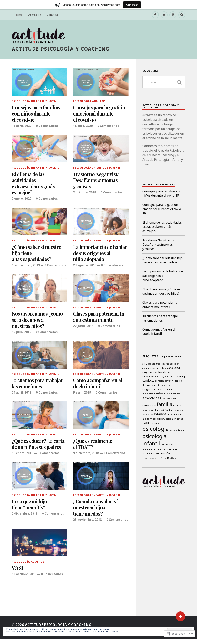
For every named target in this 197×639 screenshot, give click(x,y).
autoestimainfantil (151, 376)
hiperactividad (162, 410)
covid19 (169, 380)
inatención (147, 414)
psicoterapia (167, 444)
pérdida (167, 449)
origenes (178, 418)
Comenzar (132, 4)
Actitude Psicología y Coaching (60, 48)
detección (166, 385)
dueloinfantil (148, 393)
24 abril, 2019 (21, 392)
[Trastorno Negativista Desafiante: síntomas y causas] (101, 148)
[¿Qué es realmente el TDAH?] (101, 415)
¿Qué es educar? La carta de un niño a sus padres (38, 444)
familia (164, 404)
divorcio (162, 389)
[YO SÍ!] (39, 542)
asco (152, 372)
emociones (152, 398)
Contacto (53, 15)
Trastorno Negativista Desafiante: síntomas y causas (96, 180)
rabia (174, 449)
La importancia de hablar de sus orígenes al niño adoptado (100, 253)
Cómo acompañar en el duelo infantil (97, 383)
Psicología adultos (89, 101)
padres (147, 422)
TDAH (161, 458)
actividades (176, 356)
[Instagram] (172, 14)
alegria (145, 368)
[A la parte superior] (180, 616)
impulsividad (177, 410)
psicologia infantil (154, 440)
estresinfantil (169, 398)
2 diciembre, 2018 (25, 513)
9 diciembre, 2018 (86, 453)
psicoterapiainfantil (152, 449)
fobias (151, 410)
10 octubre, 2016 (24, 574)
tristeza (170, 457)
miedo (145, 418)
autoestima (162, 372)
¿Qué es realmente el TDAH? (92, 444)
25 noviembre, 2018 (87, 520)
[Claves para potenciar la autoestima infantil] (101, 288)
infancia (160, 414)
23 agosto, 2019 (84, 265)
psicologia (155, 429)
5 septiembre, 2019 (26, 265)
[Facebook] (155, 14)
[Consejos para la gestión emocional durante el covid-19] (101, 82)
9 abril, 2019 (82, 392)
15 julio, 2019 (21, 332)
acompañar (164, 356)
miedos (154, 418)
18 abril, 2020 (21, 126)
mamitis (178, 414)
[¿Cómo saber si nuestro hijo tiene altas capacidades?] (39, 221)
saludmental (148, 453)
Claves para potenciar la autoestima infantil (98, 317)
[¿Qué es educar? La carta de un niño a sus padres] (39, 415)
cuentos (177, 380)
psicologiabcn (176, 430)
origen (169, 418)
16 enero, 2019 (22, 453)
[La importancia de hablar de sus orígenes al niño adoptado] (101, 221)
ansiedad (174, 368)
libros (170, 414)
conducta (148, 380)
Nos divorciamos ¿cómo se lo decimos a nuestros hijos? (37, 320)
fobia (145, 410)
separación (163, 453)
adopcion (174, 364)
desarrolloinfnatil (151, 385)
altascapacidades (159, 368)
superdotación (149, 458)
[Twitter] (164, 14)
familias (177, 405)
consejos (159, 380)
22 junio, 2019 (83, 326)
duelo (170, 389)
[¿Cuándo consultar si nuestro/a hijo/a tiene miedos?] (101, 476)
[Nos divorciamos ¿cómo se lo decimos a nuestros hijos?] (39, 288)
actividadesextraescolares (155, 364)
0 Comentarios (47, 126)
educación (164, 393)
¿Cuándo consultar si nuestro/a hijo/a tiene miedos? (95, 507)
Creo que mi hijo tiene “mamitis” (29, 504)
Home (19, 15)
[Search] (181, 14)
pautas (157, 423)
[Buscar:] (163, 82)
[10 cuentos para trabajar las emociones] (39, 355)
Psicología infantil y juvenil (35, 101)
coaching (180, 376)
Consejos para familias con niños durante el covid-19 (36, 113)
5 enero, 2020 (21, 198)
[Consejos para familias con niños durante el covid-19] (39, 82)
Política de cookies (108, 631)
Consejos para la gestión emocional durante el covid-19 (99, 113)
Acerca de (34, 15)
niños (161, 418)
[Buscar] (179, 82)
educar (176, 393)
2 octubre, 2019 (84, 192)
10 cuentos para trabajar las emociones (37, 383)
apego (145, 372)
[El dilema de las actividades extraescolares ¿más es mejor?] (39, 148)
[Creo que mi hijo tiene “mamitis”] (39, 476)
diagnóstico (149, 389)
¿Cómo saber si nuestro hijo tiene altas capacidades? (36, 253)
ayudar (165, 376)
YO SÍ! (18, 568)
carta (172, 376)
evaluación (149, 405)
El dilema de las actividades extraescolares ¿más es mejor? (33, 183)
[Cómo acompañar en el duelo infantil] (101, 355)
